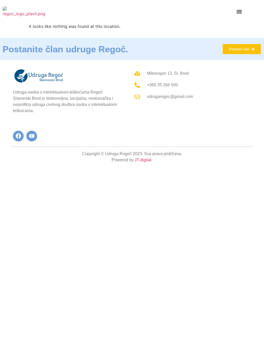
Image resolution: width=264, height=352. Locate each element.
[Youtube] (31, 136)
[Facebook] (18, 136)
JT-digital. (143, 160)
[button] (239, 11)
